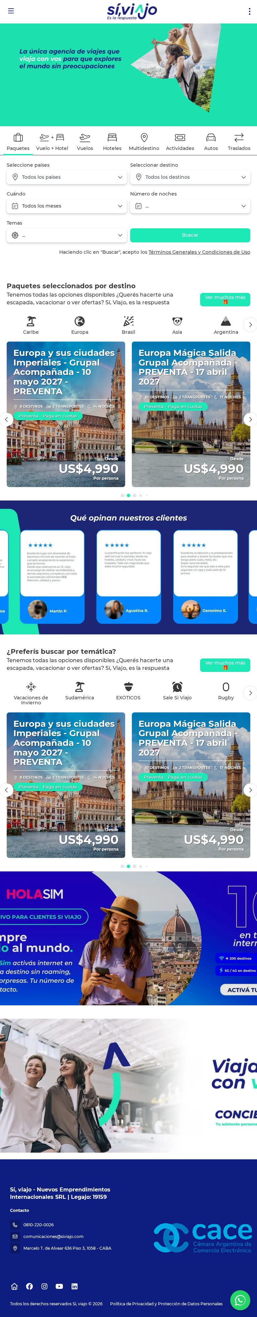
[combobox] (67, 177)
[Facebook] (29, 1287)
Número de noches (153, 194)
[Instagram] (44, 1287)
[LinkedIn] (74, 1287)
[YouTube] (59, 1287)
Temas (14, 223)
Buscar (190, 235)
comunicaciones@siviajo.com (53, 1236)
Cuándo (16, 194)
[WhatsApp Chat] (240, 1300)
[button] (250, 324)
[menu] (250, 11)
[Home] (14, 1287)
